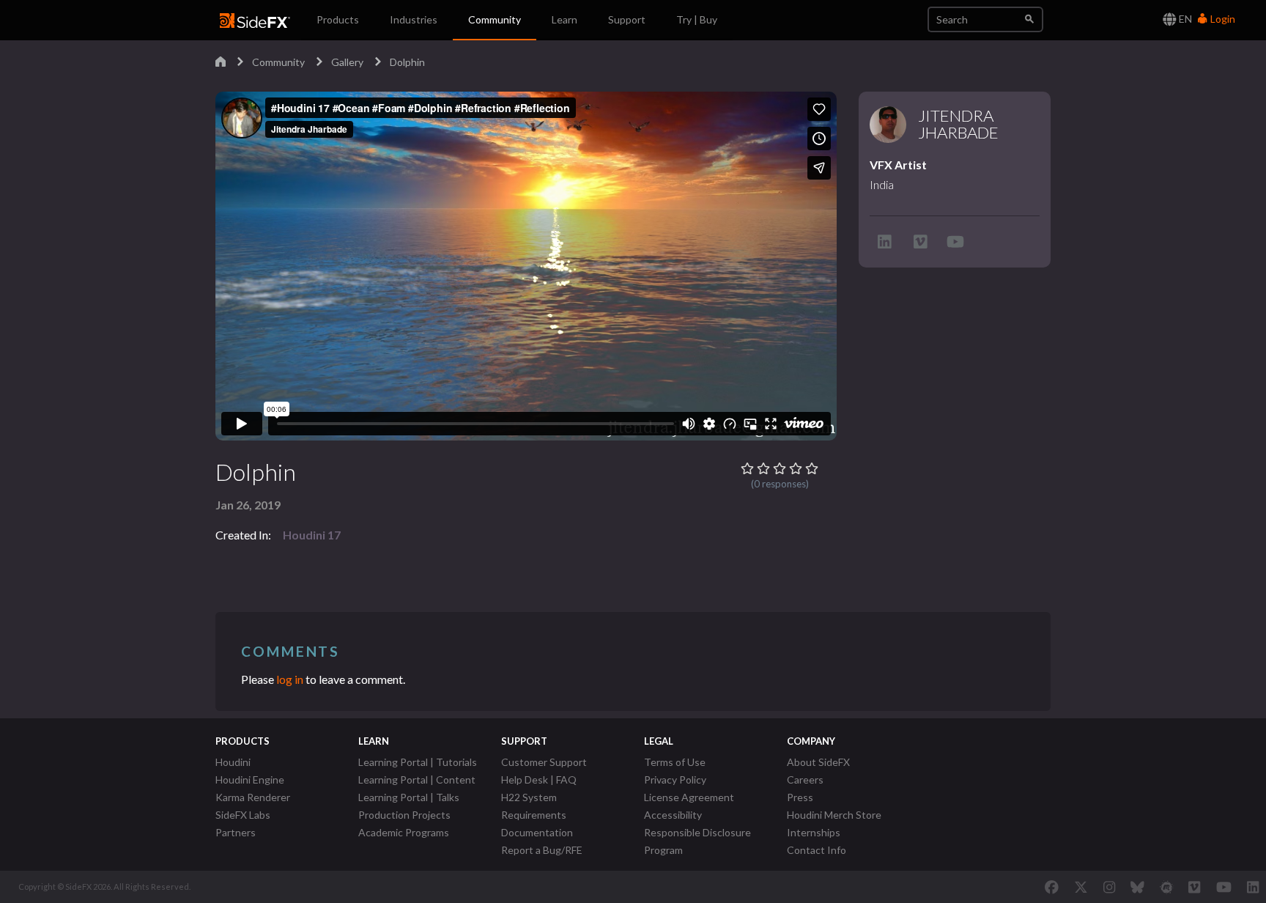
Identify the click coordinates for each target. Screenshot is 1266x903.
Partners (235, 832)
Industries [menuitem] (413, 19)
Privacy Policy (675, 779)
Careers (805, 779)
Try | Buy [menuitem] (696, 19)
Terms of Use (675, 762)
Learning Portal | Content (416, 779)
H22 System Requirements (533, 806)
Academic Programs (403, 832)
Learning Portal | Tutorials (417, 762)
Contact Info (816, 850)
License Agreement (689, 797)
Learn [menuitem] (564, 19)
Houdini (233, 762)
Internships (813, 832)
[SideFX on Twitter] (1081, 887)
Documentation (537, 832)
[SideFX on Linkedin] (1253, 887)
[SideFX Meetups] (1167, 887)
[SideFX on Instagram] (1109, 887)
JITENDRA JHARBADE (958, 124)
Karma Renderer (252, 797)
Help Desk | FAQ (539, 779)
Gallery (347, 62)
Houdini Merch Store (834, 814)
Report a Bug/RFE (541, 850)
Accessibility (673, 814)
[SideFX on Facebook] (1052, 887)
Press (800, 797)
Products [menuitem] (337, 19)
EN (1184, 18)
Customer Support (544, 762)
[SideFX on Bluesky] (1137, 887)
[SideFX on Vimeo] (1194, 887)
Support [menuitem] (626, 19)
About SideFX (818, 762)
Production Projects (404, 814)
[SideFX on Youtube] (1224, 887)
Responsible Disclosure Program (697, 841)
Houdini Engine (249, 779)
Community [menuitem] (494, 19)
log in (289, 679)
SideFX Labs (242, 814)
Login (1221, 18)
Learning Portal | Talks (408, 797)
